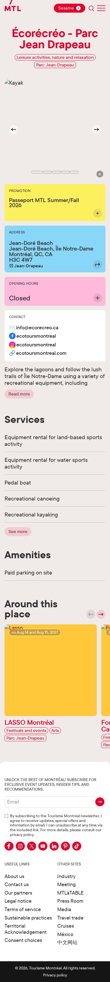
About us (14, 876)
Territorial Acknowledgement (26, 929)
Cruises (65, 926)
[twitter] (31, 846)
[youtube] (42, 846)
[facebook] (9, 846)
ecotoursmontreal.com (41, 353)
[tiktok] (76, 846)
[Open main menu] (101, 8)
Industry (66, 876)
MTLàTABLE (70, 893)
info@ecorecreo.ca (37, 328)
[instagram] (20, 846)
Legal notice (18, 901)
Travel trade (70, 917)
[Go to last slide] (13, 129)
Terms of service (23, 909)
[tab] (37, 172)
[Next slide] (96, 129)
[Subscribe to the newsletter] (99, 801)
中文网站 (67, 942)
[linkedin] (54, 846)
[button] (99, 174)
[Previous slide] (90, 614)
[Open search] (91, 8)
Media (64, 909)
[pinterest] (65, 846)
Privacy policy (55, 975)
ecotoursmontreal (36, 336)
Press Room (70, 901)
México (65, 934)
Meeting (66, 884)
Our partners (18, 893)
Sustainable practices (28, 917)
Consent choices (23, 940)
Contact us (17, 884)
